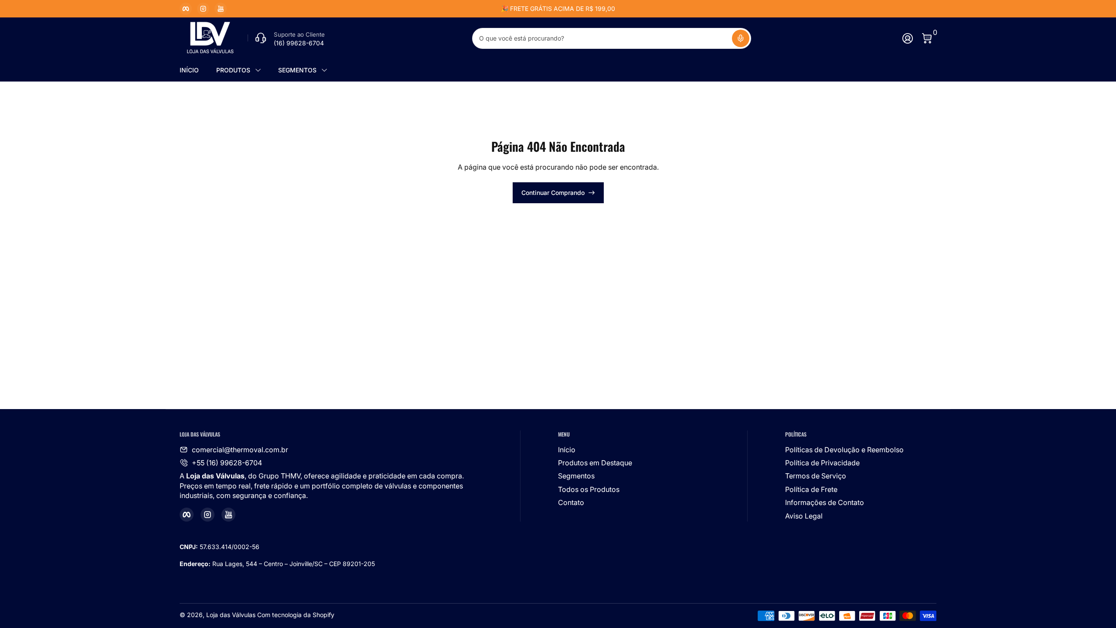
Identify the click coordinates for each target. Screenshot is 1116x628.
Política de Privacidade (822, 462)
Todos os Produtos (588, 489)
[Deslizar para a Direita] (691, 9)
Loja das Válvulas (230, 614)
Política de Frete (811, 489)
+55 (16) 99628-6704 (227, 462)
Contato (571, 502)
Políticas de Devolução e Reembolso (844, 449)
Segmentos (576, 475)
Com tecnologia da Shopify (295, 614)
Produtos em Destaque (595, 462)
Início (566, 449)
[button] (740, 38)
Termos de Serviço (815, 475)
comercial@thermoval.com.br (240, 449)
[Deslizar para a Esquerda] (425, 9)
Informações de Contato (824, 502)
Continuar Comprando (553, 192)
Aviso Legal (804, 516)
